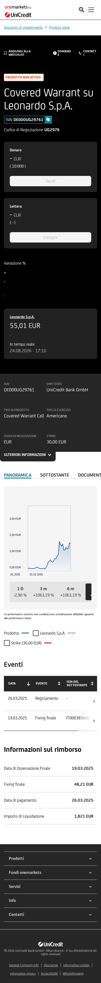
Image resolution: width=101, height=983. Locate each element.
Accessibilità (49, 973)
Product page (59, 27)
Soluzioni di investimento (23, 27)
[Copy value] (48, 119)
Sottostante (54, 475)
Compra (50, 237)
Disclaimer (51, 965)
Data (12, 683)
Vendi (50, 181)
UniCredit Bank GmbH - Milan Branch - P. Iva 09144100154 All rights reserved (56, 952)
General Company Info (24, 965)
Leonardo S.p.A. (22, 317)
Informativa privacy (23, 973)
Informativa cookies (76, 965)
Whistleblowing (73, 973)
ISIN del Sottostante (77, 683)
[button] (20, 592)
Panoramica (17, 475)
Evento (41, 683)
